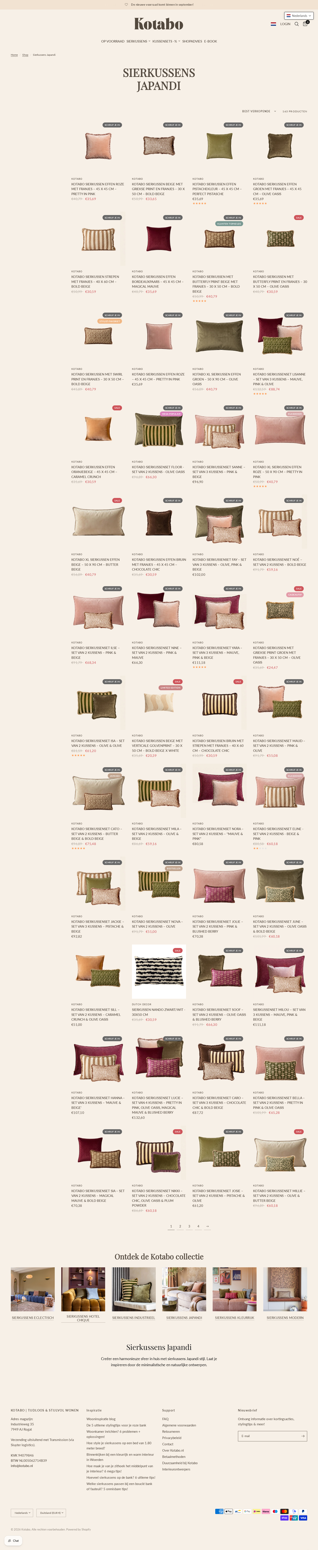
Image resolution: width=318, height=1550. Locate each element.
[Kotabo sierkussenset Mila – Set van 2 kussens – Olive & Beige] (159, 791)
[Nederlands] (273, 24)
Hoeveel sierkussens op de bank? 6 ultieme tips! (121, 1477)
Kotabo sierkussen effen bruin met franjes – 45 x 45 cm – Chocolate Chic (159, 564)
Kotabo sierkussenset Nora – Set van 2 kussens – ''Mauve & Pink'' (218, 833)
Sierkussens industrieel (133, 1318)
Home (14, 54)
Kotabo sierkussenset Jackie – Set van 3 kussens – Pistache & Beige (97, 926)
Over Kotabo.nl (173, 1450)
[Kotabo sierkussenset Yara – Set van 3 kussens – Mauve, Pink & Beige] (220, 610)
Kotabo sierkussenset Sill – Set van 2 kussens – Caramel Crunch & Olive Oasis (96, 1014)
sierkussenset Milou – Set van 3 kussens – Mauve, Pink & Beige (279, 1014)
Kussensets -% (165, 41)
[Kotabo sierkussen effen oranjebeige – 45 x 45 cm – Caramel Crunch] (98, 429)
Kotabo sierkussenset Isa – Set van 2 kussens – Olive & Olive (98, 743)
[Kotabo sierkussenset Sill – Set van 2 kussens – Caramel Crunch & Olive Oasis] (98, 972)
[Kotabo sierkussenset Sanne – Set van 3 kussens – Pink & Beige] (220, 429)
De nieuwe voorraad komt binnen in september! (162, 4)
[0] (304, 24)
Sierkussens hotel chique (83, 1318)
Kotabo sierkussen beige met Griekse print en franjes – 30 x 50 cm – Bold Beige (158, 189)
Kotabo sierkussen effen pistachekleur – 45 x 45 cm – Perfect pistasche (217, 189)
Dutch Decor (141, 1004)
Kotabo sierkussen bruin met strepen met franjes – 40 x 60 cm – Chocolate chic (218, 745)
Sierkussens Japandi (184, 1318)
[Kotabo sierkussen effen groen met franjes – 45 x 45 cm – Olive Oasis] (280, 146)
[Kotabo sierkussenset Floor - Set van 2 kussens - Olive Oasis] (159, 429)
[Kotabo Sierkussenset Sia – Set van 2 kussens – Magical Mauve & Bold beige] (98, 1153)
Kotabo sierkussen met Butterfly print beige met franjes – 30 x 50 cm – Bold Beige (216, 284)
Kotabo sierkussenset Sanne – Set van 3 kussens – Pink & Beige (219, 472)
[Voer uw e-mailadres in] (303, 1436)
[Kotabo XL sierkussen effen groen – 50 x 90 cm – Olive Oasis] (220, 336)
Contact (167, 1444)
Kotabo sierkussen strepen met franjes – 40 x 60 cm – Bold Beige (95, 281)
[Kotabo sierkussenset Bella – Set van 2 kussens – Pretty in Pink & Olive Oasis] (280, 1060)
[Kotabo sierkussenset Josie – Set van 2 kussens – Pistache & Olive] (220, 1153)
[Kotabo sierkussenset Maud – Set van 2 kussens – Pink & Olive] (280, 703)
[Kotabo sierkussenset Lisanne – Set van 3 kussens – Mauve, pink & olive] (280, 336)
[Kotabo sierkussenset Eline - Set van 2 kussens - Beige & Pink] (280, 791)
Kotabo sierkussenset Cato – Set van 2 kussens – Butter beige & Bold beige (96, 833)
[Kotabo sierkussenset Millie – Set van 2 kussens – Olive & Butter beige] (280, 1153)
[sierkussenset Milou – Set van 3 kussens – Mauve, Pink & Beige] (280, 972)
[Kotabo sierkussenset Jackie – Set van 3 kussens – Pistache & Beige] (98, 884)
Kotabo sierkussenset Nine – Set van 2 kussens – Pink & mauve (157, 652)
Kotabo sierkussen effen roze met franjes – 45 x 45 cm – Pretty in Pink (97, 189)
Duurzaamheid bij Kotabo (180, 1463)
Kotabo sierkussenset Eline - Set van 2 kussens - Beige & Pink (278, 833)
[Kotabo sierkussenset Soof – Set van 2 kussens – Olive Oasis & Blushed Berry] (220, 972)
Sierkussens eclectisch (33, 1318)
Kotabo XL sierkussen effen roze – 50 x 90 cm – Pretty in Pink (277, 472)
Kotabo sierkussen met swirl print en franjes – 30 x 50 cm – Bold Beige (97, 379)
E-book (210, 41)
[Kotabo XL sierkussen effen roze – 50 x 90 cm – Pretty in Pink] (280, 429)
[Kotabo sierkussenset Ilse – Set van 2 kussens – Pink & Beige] (98, 610)
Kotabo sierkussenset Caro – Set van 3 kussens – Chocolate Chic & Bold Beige (219, 1102)
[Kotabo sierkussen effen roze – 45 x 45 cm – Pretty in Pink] (159, 336)
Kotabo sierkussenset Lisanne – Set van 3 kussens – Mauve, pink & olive (279, 379)
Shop (25, 54)
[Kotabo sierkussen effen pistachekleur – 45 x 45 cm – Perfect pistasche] (220, 146)
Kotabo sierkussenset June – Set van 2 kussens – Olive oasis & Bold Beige (280, 926)
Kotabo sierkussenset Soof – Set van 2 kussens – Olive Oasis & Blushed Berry (219, 1014)
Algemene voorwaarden (179, 1425)
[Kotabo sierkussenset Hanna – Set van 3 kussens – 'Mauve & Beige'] (98, 1060)
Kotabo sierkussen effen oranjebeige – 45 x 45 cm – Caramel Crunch (94, 472)
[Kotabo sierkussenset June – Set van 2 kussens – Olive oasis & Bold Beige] (280, 884)
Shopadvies (192, 41)
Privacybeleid (171, 1438)
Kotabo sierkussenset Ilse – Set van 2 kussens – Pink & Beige (95, 652)
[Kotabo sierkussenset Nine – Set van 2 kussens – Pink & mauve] (159, 610)
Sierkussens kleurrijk (234, 1318)
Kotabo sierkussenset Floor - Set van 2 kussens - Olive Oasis (158, 469)
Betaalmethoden (173, 1457)
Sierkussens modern (285, 1318)
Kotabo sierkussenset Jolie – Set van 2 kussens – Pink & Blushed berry (218, 926)
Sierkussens (137, 41)
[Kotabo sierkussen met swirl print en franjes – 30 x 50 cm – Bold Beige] (98, 336)
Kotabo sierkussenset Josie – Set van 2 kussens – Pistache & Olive (219, 1195)
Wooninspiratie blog (101, 1419)
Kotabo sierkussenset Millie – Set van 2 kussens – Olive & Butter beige (279, 1195)
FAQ (165, 1419)
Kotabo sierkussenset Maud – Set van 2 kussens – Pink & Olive (279, 745)
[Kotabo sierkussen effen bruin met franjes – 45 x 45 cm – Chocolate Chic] (159, 521)
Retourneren (171, 1431)
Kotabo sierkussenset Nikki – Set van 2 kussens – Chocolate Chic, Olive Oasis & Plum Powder (159, 1198)
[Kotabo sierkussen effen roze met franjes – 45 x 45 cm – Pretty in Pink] (98, 146)
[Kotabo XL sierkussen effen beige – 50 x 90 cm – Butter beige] (98, 521)
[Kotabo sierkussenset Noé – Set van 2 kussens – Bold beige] (280, 521)
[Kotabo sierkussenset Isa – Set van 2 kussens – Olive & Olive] (98, 703)
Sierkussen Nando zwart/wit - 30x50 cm (158, 1012)
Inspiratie (94, 1410)
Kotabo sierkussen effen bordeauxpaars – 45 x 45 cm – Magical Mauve (158, 281)
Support (168, 1410)
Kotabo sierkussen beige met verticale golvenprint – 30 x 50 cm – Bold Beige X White (157, 745)
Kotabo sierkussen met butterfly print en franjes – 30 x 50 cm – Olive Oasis (280, 281)
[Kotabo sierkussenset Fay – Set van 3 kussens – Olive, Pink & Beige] (220, 521)
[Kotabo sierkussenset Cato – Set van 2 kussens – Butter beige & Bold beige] (98, 791)
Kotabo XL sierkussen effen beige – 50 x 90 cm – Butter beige (95, 564)
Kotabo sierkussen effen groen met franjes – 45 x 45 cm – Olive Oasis (277, 189)
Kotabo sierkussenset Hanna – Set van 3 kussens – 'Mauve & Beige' (98, 1102)
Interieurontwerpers (176, 1469)
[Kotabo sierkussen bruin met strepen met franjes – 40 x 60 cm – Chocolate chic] (220, 703)
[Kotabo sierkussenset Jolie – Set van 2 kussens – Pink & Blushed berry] (220, 884)
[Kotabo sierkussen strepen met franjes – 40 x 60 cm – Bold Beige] (98, 239)
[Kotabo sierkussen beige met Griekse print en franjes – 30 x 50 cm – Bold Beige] (159, 146)
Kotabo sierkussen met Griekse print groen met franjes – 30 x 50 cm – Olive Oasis (277, 655)
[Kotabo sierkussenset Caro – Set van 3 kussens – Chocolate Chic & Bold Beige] (220, 1060)
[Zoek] (296, 24)
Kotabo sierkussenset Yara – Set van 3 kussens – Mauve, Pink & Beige (217, 652)
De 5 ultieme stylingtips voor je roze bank (116, 1425)
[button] (298, 15)
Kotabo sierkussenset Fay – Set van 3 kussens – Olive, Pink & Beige (219, 564)
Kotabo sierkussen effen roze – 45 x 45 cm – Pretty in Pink (158, 376)
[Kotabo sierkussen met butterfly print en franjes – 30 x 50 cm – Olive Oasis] (280, 239)
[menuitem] (112, 41)
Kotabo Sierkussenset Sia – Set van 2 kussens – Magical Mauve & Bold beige (98, 1195)
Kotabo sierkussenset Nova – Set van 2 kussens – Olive (157, 924)
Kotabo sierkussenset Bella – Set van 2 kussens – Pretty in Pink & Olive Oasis (279, 1102)
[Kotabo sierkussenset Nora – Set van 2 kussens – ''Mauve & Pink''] (220, 791)
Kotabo (77, 178)
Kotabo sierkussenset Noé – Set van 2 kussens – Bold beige (279, 562)
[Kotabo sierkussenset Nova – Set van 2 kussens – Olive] (159, 884)
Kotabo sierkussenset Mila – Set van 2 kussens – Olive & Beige (157, 833)
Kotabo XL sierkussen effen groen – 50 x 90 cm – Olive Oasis (217, 379)
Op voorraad (112, 41)
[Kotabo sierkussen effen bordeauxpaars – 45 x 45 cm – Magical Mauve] (159, 239)
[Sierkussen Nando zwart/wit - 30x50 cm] (159, 972)
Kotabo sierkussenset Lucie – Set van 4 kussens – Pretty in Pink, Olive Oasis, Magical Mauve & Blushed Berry (157, 1105)
